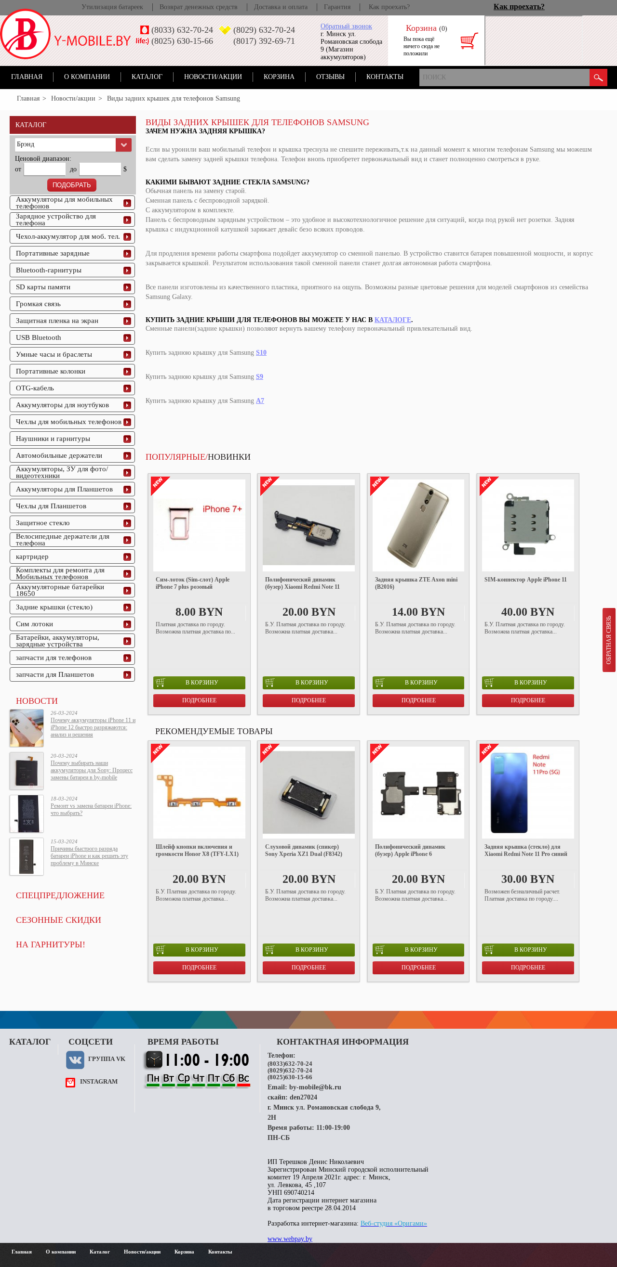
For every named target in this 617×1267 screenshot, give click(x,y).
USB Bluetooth (38, 337)
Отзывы (330, 76)
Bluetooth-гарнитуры (48, 270)
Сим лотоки (34, 624)
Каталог (147, 76)
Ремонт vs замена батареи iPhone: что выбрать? (91, 809)
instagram (99, 1081)
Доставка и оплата (281, 7)
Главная (26, 76)
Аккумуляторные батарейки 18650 (60, 590)
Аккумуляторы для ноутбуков (62, 405)
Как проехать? (389, 7)
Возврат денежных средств (199, 7)
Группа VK (106, 1058)
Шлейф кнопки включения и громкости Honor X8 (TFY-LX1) (197, 850)
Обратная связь (608, 640)
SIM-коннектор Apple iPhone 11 (525, 579)
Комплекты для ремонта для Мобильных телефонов (60, 573)
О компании (87, 76)
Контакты (384, 76)
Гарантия (337, 7)
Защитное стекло (43, 523)
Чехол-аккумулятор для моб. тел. (68, 236)
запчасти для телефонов (54, 657)
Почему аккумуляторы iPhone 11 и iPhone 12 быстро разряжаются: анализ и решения (93, 727)
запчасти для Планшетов (55, 674)
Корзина (279, 76)
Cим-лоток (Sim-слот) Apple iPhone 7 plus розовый (192, 583)
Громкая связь (38, 304)
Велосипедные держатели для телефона (62, 539)
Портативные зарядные (53, 253)
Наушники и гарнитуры (53, 438)
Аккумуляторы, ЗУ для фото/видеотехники (62, 472)
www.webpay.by (290, 1238)
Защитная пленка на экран (57, 320)
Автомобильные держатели (59, 455)
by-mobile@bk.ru (315, 1087)
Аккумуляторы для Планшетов (64, 489)
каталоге (393, 319)
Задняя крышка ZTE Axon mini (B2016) (416, 583)
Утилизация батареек (112, 7)
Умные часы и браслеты (54, 354)
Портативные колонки (50, 371)
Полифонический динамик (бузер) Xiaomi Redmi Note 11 (302, 583)
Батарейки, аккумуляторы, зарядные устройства (57, 641)
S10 (261, 352)
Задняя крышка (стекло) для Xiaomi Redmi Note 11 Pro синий (525, 850)
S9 (259, 376)
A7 (260, 400)
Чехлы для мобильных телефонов (68, 422)
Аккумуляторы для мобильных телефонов (64, 202)
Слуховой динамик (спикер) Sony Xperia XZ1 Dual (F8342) (303, 850)
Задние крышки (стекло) (54, 607)
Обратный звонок (346, 26)
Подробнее (199, 700)
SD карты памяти (43, 287)
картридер (32, 556)
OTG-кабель (35, 388)
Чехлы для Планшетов (51, 506)
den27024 (303, 1097)
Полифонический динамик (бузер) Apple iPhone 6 (410, 850)
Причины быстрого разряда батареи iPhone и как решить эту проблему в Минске (89, 855)
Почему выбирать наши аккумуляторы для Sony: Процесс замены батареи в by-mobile (92, 770)
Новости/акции (213, 76)
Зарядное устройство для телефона (56, 219)
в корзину (202, 682)
